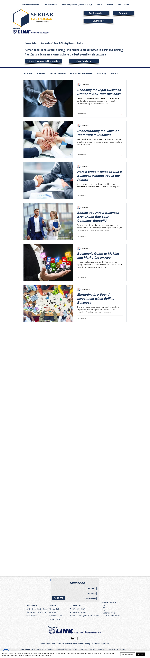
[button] (124, 74)
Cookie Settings (127, 654)
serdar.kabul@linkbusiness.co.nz (86, 616)
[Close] (147, 654)
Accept (140, 654)
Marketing (101, 73)
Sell (103, 608)
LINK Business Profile (111, 615)
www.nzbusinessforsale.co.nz (76, 649)
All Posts (27, 73)
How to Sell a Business (81, 73)
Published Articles (109, 613)
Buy (103, 610)
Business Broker (58, 73)
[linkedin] (72, 638)
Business (40, 73)
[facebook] (77, 638)
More (113, 73)
